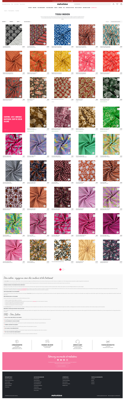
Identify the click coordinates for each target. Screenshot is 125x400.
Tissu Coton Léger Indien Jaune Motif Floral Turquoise (105, 156)
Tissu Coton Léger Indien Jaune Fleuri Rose (7, 235)
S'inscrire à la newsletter (62, 365)
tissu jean (34, 301)
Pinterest (92, 383)
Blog (12, 4)
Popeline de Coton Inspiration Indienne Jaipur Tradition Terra (81, 47)
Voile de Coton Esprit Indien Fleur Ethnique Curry (31, 129)
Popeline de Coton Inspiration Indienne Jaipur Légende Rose (81, 73)
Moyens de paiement (8, 383)
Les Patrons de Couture (38, 388)
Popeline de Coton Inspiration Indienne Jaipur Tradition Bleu (57, 47)
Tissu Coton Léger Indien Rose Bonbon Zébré (31, 156)
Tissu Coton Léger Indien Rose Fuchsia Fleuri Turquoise (105, 235)
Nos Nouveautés (36, 378)
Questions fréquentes (8, 378)
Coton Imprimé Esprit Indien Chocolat (31, 100)
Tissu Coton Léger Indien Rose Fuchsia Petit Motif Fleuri (81, 235)
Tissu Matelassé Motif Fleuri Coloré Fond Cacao (31, 47)
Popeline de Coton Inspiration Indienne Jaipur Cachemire (8, 100)
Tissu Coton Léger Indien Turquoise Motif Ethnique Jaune (81, 156)
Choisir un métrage (8, 385)
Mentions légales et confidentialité (114, 395)
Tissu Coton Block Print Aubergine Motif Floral (104, 262)
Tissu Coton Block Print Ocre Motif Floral (31, 262)
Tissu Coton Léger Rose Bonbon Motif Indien (80, 209)
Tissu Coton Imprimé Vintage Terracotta (79, 100)
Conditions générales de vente (102, 395)
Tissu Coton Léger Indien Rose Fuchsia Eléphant (56, 235)
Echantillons (7, 387)
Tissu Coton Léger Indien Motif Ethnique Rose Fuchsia (7, 262)
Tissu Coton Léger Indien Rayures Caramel (104, 183)
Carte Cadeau (16, 4)
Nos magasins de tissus (6, 4)
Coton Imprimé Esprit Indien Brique (58, 99)
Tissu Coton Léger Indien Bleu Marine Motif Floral (31, 183)
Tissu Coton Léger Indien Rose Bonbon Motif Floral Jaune (105, 209)
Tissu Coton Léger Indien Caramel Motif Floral (80, 183)
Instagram (93, 378)
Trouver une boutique (66, 380)
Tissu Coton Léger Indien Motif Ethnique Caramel (31, 209)
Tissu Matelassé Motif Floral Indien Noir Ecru (6, 47)
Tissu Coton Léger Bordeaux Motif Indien (55, 183)
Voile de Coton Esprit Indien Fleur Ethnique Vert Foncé (105, 100)
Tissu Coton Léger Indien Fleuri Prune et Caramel (56, 209)
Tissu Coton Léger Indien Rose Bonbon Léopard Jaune (56, 156)
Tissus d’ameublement (37, 382)
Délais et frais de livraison (9, 380)
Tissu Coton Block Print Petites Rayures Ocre (80, 262)
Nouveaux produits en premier (115, 21)
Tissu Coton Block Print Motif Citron (58, 261)
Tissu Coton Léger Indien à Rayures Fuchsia (31, 235)
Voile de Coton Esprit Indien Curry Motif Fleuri (80, 129)
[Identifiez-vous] (113, 3)
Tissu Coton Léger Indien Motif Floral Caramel (7, 209)
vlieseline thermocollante (22, 289)
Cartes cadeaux (7, 382)
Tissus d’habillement (37, 383)
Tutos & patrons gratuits (38, 385)
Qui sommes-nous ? (65, 378)
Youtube (92, 380)
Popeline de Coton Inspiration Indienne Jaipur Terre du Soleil (57, 73)
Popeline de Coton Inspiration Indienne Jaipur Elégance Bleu (105, 47)
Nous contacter (22, 4)
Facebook (92, 382)
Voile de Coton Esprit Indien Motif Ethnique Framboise (56, 129)
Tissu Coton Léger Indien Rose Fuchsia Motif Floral (7, 156)
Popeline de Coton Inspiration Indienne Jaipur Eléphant (32, 73)
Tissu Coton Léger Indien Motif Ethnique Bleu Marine (7, 183)
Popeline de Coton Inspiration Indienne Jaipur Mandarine (105, 73)
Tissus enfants (36, 387)
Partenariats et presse (66, 383)
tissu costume (24, 288)
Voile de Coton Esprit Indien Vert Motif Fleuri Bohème (105, 129)
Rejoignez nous (65, 385)
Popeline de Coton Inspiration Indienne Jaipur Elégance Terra (8, 73)
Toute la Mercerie (37, 380)
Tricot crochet (36, 390)
